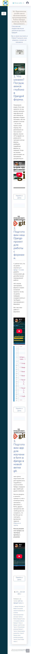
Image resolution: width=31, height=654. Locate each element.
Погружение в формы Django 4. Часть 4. (19, 629)
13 (21, 592)
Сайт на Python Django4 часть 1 (19, 619)
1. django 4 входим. (19, 606)
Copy (22, 347)
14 (23, 592)
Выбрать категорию (20, 52)
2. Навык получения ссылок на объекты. (19, 608)
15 (19, 594)
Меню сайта (18, 3)
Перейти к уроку (19, 197)
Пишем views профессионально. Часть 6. (18, 637)
